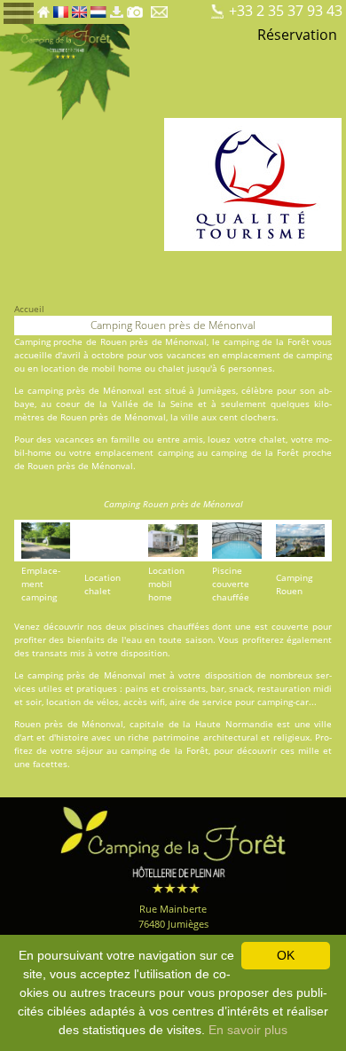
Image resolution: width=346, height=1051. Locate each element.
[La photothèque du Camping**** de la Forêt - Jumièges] (135, 7)
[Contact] (161, 7)
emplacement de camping (277, 355)
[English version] (79, 7)
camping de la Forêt (267, 341)
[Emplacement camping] (184, 7)
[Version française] (60, 7)
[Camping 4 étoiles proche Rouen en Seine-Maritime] (65, 71)
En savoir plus (247, 1030)
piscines (147, 626)
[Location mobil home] (199, 7)
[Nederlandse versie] (98, 7)
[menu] (19, 12)
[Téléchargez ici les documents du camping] (116, 7)
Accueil (29, 308)
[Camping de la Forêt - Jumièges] (173, 848)
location (58, 368)
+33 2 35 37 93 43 (285, 10)
